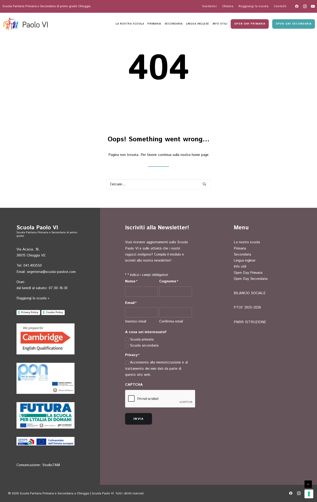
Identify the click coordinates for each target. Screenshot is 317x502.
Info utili (220, 24)
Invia (138, 419)
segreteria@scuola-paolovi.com (51, 271)
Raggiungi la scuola (253, 6)
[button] (297, 6)
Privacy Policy (29, 312)
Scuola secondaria (144, 345)
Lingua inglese (197, 24)
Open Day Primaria (248, 272)
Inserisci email (135, 321)
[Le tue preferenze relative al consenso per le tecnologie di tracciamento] (308, 493)
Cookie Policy (54, 312)
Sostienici (209, 6)
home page (200, 154)
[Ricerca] (158, 184)
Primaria (154, 24)
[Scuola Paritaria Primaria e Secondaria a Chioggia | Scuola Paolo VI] (26, 24)
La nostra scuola (130, 24)
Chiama (227, 6)
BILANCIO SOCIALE (250, 293)
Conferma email (171, 321)
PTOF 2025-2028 (247, 307)
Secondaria (174, 24)
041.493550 (32, 265)
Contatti (280, 6)
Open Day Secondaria (251, 278)
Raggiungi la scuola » (32, 298)
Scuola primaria (142, 339)
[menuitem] (209, 6)
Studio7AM (51, 465)
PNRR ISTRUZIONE (250, 322)
